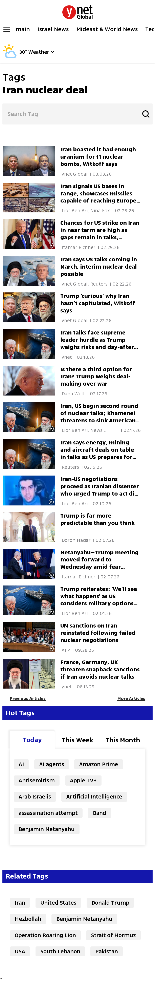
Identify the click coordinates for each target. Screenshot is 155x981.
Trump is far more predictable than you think (97, 519)
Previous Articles (28, 698)
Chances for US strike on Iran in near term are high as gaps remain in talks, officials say (99, 234)
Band (99, 813)
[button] (52, 51)
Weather (38, 52)
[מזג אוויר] (9, 57)
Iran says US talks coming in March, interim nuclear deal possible (98, 266)
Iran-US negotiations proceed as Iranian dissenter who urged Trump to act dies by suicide (100, 490)
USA (20, 951)
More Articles (131, 698)
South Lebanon (60, 951)
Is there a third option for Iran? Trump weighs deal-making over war (96, 376)
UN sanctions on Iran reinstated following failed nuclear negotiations (97, 632)
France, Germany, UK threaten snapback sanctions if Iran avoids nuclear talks (100, 669)
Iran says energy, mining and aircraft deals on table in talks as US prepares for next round (97, 453)
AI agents (51, 764)
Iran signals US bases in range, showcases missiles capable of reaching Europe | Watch (99, 197)
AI (21, 764)
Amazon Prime (98, 764)
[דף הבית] (77, 10)
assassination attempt (48, 813)
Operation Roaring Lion (45, 935)
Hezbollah (28, 919)
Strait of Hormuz (113, 935)
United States (58, 903)
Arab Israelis (35, 796)
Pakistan (106, 951)
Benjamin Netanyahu (47, 829)
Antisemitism (37, 780)
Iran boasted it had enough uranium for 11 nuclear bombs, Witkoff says (98, 156)
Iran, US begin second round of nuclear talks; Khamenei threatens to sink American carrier (99, 417)
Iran (20, 903)
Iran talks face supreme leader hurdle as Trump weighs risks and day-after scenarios (97, 343)
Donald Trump (110, 903)
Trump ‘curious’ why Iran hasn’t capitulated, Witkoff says (97, 303)
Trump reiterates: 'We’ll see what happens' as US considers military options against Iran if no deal (98, 600)
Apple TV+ (83, 780)
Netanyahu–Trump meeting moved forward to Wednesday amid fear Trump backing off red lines (99, 563)
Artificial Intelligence (94, 796)
